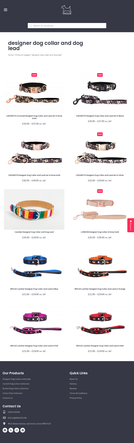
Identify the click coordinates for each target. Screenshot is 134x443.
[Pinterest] (22, 430)
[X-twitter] (11, 430)
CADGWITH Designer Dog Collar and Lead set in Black (100, 115)
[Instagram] (16, 430)
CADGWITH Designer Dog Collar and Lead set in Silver (100, 175)
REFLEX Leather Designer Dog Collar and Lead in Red (100, 345)
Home (11, 55)
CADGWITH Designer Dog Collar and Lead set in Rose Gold (34, 175)
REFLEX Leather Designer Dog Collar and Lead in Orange (100, 289)
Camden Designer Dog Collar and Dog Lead (34, 232)
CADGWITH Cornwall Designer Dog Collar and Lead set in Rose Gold (34, 117)
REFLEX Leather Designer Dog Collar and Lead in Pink (34, 345)
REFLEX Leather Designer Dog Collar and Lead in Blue (34, 289)
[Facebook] (5, 430)
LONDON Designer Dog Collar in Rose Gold (100, 232)
